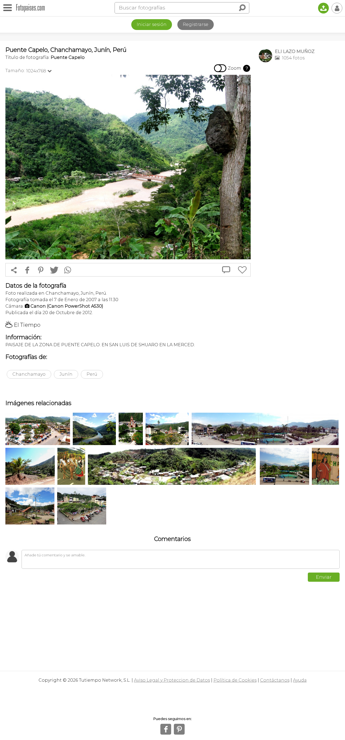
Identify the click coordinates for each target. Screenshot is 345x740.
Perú (92, 374)
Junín (66, 374)
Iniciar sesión (152, 24)
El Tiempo (22, 325)
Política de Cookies (235, 680)
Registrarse (195, 24)
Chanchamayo (29, 374)
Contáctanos (274, 680)
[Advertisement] (299, 151)
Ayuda (300, 680)
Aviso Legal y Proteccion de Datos (172, 680)
